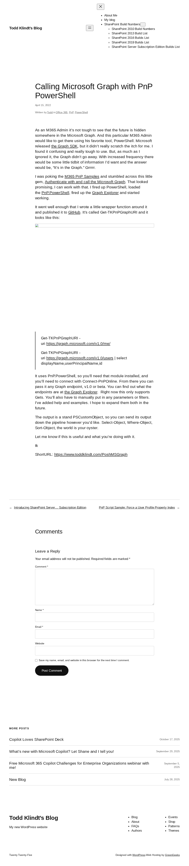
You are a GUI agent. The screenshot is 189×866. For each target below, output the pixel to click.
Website (39, 643)
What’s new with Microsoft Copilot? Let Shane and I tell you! (61, 751)
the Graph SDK (64, 146)
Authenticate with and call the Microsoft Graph (85, 182)
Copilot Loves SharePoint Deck (36, 739)
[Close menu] (100, 7)
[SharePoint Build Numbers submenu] (142, 24)
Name (39, 609)
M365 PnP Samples (82, 176)
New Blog (17, 779)
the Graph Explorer (80, 392)
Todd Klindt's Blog (25, 28)
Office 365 (62, 112)
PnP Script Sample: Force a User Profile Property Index (137, 507)
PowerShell (81, 112)
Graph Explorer (105, 192)
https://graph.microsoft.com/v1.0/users (79, 358)
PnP (71, 112)
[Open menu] (89, 28)
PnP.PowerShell (55, 192)
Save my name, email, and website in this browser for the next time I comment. (84, 660)
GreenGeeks (172, 854)
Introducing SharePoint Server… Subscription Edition (50, 507)
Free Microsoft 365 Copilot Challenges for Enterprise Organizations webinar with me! (79, 765)
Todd (50, 112)
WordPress (138, 854)
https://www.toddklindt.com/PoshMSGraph (91, 454)
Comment (41, 566)
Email (39, 626)
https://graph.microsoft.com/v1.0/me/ (78, 343)
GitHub (74, 212)
